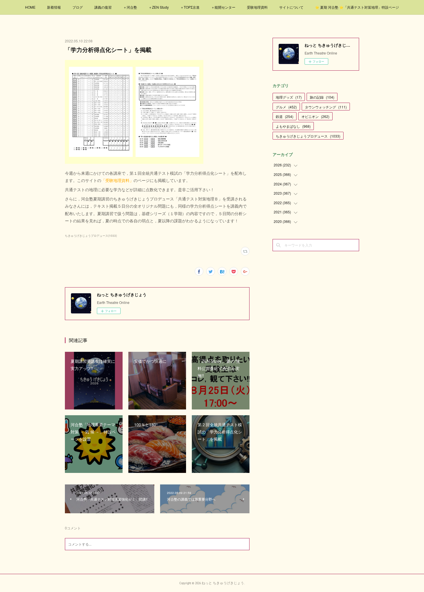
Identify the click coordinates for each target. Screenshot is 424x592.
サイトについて (291, 7)
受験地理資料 (257, 7)
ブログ (77, 7)
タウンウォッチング (326, 106)
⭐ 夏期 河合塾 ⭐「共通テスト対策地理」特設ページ (357, 7)
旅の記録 (322, 97)
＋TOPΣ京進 (190, 7)
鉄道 (284, 116)
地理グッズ (289, 97)
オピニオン (315, 116)
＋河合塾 (130, 7)
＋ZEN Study (159, 7)
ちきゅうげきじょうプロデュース (308, 136)
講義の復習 (103, 7)
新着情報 (54, 7)
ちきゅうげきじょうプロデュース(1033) (91, 236)
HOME (30, 7)
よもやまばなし (293, 126)
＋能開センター (223, 7)
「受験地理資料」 (117, 180)
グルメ (286, 106)
